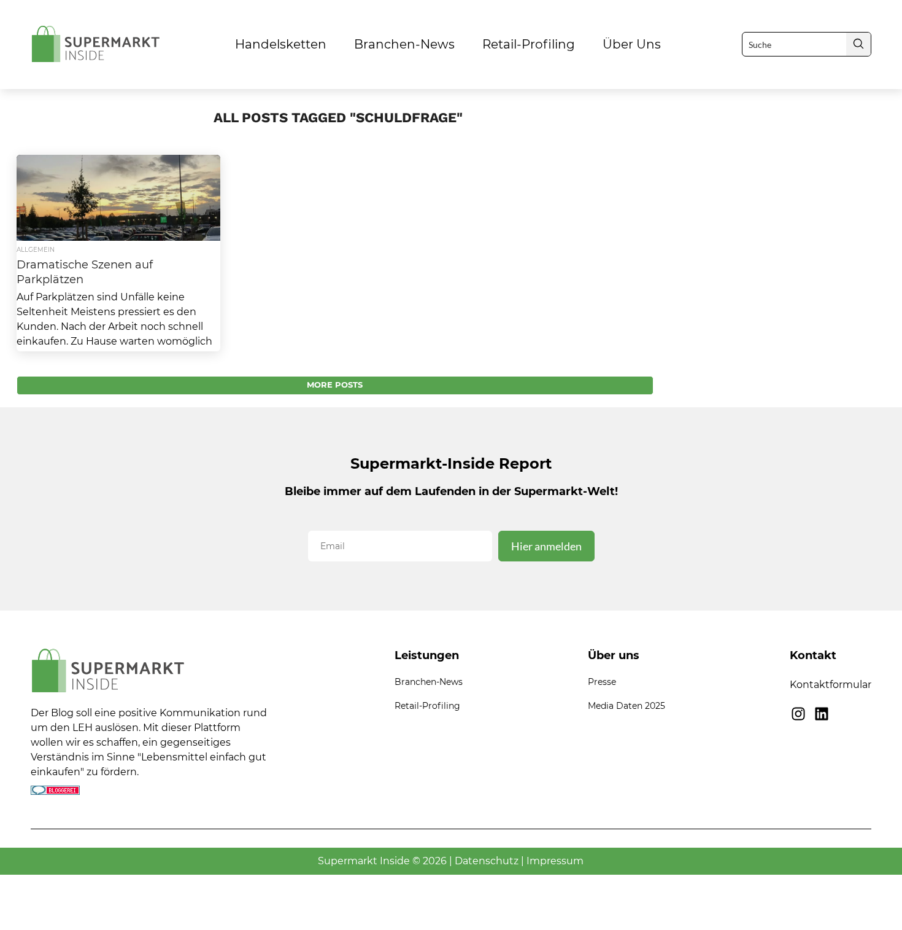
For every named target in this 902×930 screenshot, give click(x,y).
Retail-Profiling (528, 44)
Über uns (632, 44)
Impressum (555, 861)
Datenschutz (486, 861)
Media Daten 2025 (626, 705)
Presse (602, 681)
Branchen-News (404, 44)
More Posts (335, 384)
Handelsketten (280, 44)
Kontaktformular (830, 684)
